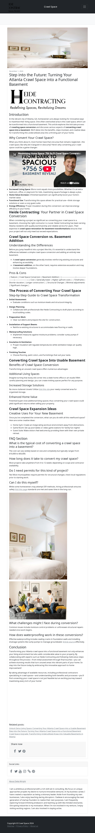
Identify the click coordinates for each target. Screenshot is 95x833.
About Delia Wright (17, 781)
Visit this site (44, 389)
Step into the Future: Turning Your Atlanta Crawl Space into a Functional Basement (45, 731)
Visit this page (21, 489)
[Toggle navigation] (84, 6)
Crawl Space (50, 6)
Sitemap (10, 826)
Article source (69, 642)
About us (34, 826)
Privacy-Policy (22, 826)
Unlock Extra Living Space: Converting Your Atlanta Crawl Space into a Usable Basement (47, 728)
